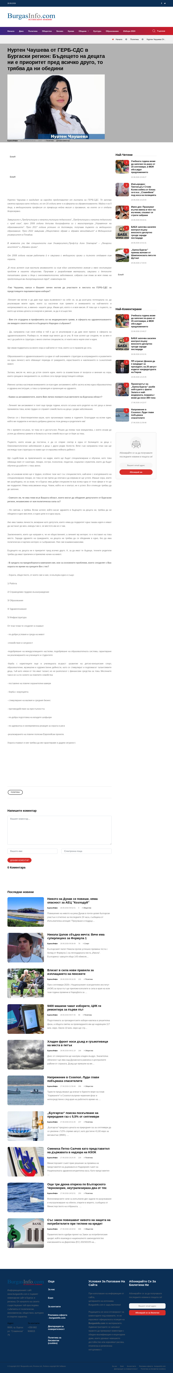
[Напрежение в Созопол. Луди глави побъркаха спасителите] (25, 1090)
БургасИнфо (12, 141)
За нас (51, 1289)
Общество (47, 31)
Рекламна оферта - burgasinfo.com (152, 1366)
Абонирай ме (136, 472)
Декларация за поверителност (126, 1369)
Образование (112, 31)
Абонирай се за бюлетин (147, 1313)
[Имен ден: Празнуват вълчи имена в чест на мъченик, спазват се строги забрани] (122, 212)
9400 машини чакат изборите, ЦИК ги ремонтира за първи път (74, 1007)
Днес (21, 31)
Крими (71, 31)
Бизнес (59, 31)
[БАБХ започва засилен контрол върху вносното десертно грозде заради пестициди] (122, 232)
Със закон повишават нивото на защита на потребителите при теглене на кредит (78, 1221)
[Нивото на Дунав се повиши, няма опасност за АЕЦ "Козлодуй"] (25, 912)
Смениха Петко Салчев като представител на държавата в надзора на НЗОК (78, 1150)
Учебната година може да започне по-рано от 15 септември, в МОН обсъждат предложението (143, 167)
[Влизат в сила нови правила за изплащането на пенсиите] (25, 983)
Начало (10, 31)
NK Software (61, 1366)
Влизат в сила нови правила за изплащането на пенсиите (70, 972)
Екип (50, 1298)
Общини (83, 31)
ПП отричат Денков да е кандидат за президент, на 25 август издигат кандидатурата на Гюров (144, 366)
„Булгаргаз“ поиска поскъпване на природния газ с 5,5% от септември (73, 1114)
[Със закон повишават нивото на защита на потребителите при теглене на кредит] (25, 1233)
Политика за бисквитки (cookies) (54, 1340)
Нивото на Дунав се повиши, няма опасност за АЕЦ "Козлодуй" (72, 900)
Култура (97, 31)
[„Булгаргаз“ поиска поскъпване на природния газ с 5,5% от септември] (25, 1126)
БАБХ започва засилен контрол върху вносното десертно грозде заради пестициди (143, 232)
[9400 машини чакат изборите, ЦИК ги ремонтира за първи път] (25, 1019)
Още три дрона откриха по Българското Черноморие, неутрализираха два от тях (77, 1186)
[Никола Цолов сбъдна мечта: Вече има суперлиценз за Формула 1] (25, 948)
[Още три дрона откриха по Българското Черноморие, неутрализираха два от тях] (25, 1197)
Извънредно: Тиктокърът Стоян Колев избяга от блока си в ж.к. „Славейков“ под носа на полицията (143, 189)
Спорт (86, 944)
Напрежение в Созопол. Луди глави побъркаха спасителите (73, 1079)
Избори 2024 (129, 31)
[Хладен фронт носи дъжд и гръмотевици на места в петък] (25, 1055)
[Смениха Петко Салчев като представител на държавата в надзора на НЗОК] (25, 1162)
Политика (32, 31)
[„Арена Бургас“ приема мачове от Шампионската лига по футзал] (122, 255)
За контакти (54, 1306)
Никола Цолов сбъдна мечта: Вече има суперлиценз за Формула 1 (75, 936)
